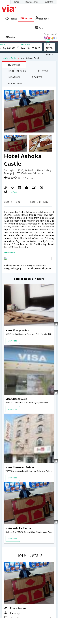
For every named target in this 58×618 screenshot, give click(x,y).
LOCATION (14, 77)
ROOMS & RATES (17, 83)
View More (9, 252)
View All (14, 192)
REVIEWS (37, 77)
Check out (25, 44)
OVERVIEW (14, 64)
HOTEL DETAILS (17, 70)
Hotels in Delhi (9, 58)
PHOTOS (43, 70)
